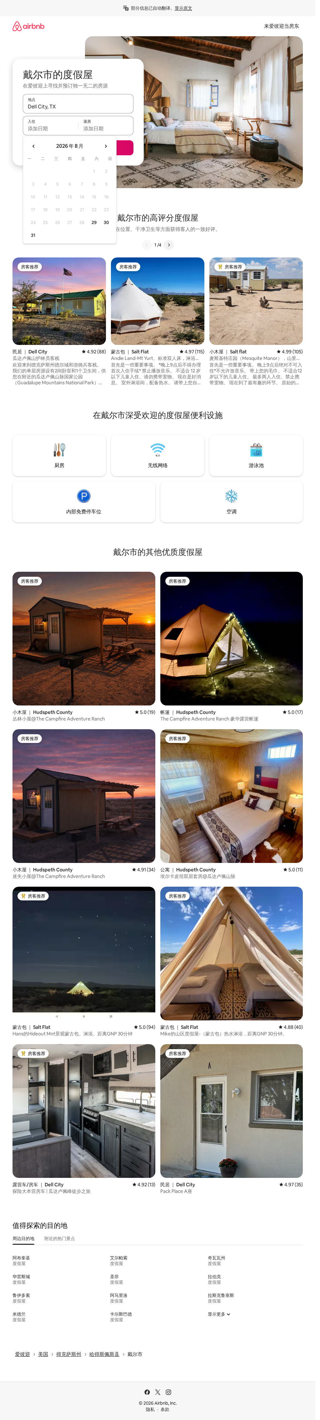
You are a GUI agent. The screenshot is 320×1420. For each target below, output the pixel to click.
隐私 (150, 1409)
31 (33, 235)
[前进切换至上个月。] (34, 146)
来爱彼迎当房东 (281, 26)
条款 (165, 1409)
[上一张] (147, 245)
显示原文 (183, 8)
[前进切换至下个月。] (106, 146)
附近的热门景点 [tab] (59, 1238)
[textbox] (50, 128)
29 (94, 222)
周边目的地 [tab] (23, 1238)
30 (106, 222)
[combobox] (78, 106)
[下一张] (169, 245)
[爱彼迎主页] (28, 26)
